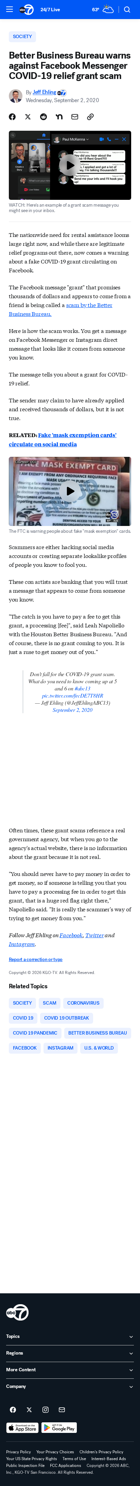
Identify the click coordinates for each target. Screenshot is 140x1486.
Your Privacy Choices (55, 1452)
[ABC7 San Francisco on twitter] (29, 1410)
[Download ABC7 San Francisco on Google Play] (59, 1427)
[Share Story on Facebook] (12, 117)
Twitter (94, 935)
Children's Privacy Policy (101, 1452)
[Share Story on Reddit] (43, 117)
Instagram (22, 943)
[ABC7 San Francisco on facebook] (13, 1410)
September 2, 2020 (72, 709)
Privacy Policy (18, 1452)
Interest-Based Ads (108, 1459)
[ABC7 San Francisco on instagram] (45, 1410)
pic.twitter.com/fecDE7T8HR (72, 695)
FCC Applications (65, 1466)
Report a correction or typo (36, 959)
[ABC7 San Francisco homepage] (26, 9)
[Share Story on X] (28, 117)
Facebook (71, 935)
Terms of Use (74, 1459)
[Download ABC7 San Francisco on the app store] (22, 1427)
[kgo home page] (17, 1312)
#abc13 (82, 688)
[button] (9, 9)
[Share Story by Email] (75, 117)
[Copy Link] (90, 117)
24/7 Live (50, 9)
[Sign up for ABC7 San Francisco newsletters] (62, 1410)
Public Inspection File (25, 1466)
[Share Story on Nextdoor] (59, 117)
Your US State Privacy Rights (31, 1459)
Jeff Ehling (44, 92)
